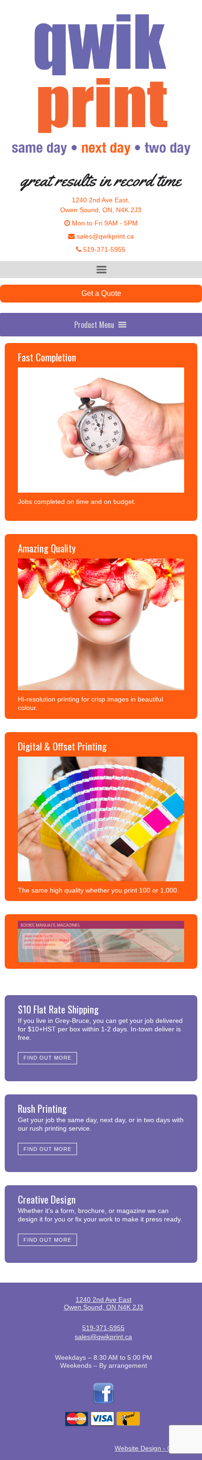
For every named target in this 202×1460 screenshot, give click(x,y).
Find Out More (47, 1058)
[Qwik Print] (101, 88)
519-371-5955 (103, 249)
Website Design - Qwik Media (158, 1448)
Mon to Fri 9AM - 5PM (104, 223)
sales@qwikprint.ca (104, 236)
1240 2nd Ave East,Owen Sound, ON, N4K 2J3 (100, 205)
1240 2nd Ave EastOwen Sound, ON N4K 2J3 (103, 1303)
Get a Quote (101, 293)
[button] (94, 324)
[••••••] (101, 941)
